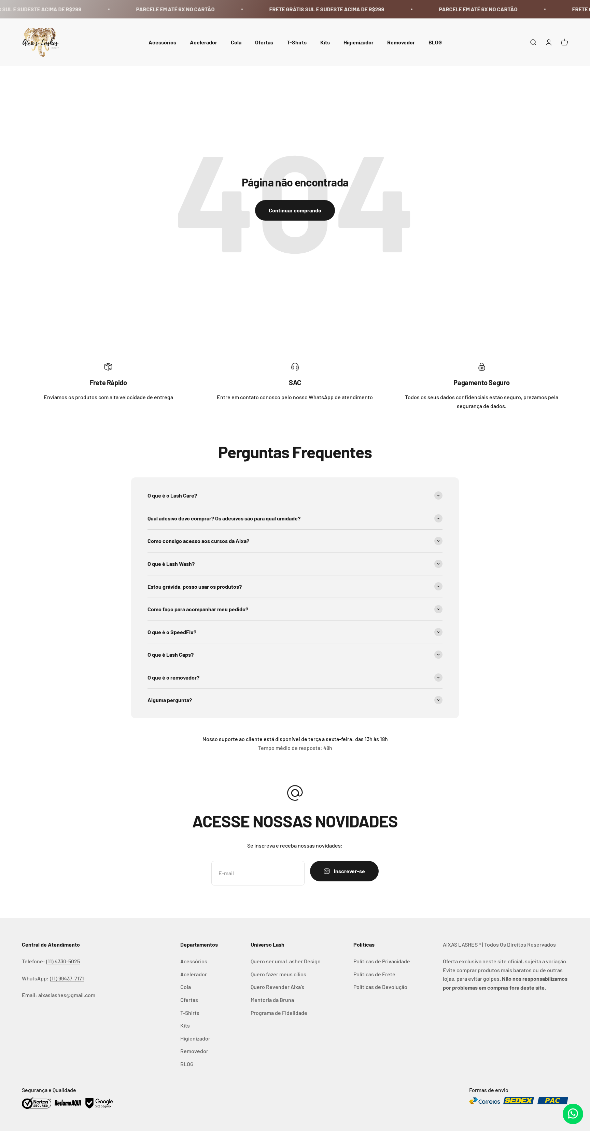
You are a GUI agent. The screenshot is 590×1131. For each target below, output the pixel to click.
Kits (325, 42)
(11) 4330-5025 (63, 961)
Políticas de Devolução (380, 986)
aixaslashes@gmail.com (66, 995)
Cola (236, 42)
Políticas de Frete (374, 974)
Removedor (401, 42)
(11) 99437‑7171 (67, 978)
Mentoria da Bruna (272, 999)
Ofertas (264, 42)
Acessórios (162, 42)
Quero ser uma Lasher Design (286, 961)
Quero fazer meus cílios (278, 974)
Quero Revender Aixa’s (277, 986)
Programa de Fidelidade (279, 1012)
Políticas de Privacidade (381, 961)
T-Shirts (297, 42)
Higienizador (358, 42)
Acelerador (203, 42)
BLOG (435, 42)
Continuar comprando (295, 210)
